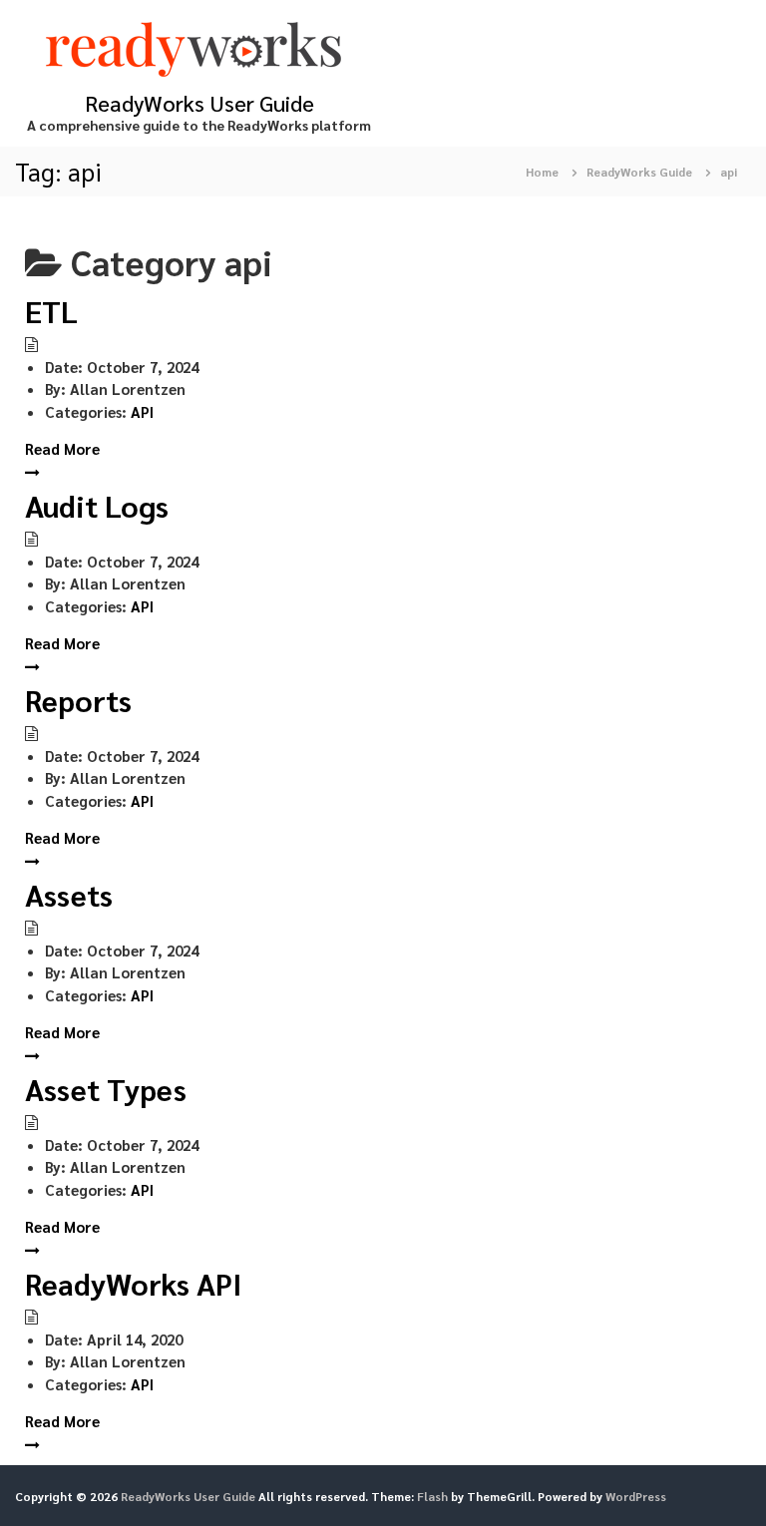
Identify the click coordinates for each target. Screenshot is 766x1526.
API (142, 411)
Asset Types (106, 1088)
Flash (432, 1496)
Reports (78, 699)
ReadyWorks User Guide (199, 103)
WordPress (635, 1496)
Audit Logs (97, 505)
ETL (51, 310)
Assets (69, 894)
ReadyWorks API (133, 1283)
